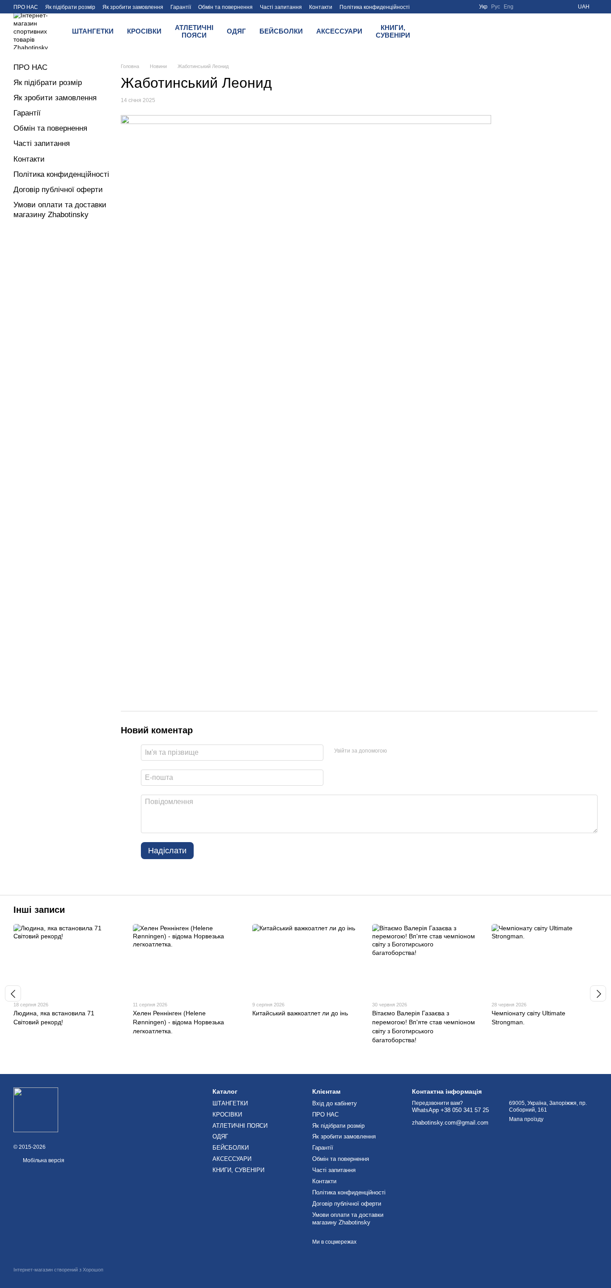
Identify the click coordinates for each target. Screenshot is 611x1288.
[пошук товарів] (440, 31)
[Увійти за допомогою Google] (411, 751)
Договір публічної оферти (58, 189)
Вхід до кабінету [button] (334, 1103)
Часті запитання (281, 7)
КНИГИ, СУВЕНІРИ (393, 31)
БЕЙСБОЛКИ (281, 31)
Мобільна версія (42, 1160)
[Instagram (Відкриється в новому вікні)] (545, 6)
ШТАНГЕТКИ (93, 31)
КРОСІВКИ (144, 31)
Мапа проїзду (526, 1119)
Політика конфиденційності (374, 7)
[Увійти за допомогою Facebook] (396, 751)
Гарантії (180, 7)
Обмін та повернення (225, 7)
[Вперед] (598, 993)
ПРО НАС (25, 7)
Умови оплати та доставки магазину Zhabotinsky (347, 1218)
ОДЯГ (236, 31)
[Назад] (13, 993)
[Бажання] (463, 31)
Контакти (320, 7)
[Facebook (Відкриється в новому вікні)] (524, 6)
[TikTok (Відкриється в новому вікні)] (556, 6)
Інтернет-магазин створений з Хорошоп (58, 1269)
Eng (508, 6)
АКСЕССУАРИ (339, 31)
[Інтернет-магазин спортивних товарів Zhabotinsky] (35, 1109)
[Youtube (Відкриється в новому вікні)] (535, 6)
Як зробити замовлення (132, 7)
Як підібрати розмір (70, 7)
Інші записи (39, 910)
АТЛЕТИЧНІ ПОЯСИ (194, 31)
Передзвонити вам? (437, 1103)
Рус (495, 6)
